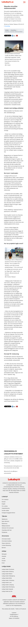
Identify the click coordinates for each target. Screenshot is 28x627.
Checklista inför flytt (7, 530)
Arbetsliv (4, 556)
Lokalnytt (5, 496)
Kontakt (4, 501)
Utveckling (7, 26)
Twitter (17, 608)
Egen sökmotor (5, 521)
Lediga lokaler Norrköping (8, 587)
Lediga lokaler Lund (6, 582)
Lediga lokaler (6, 566)
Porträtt (4, 560)
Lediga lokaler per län (7, 591)
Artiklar (7, 30)
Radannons (4, 523)
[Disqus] (14, 428)
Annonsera (5, 536)
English (3, 503)
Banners (4, 547)
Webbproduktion (6, 525)
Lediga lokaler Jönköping (8, 580)
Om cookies (5, 506)
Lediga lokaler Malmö (7, 573)
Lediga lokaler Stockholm (8, 569)
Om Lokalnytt (5, 499)
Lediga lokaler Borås (7, 578)
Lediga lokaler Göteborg (8, 571)
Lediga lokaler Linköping (8, 584)
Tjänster (4, 516)
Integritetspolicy (6, 508)
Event (3, 563)
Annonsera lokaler (6, 538)
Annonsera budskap (7, 541)
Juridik (3, 558)
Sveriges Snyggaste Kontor (8, 512)
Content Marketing (6, 545)
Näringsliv (4, 554)
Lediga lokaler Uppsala (7, 589)
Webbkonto (4, 519)
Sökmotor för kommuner (8, 528)
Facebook (23, 608)
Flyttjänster (4, 532)
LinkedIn (12, 608)
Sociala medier (5, 510)
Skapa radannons (6, 543)
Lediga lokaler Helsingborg (8, 576)
